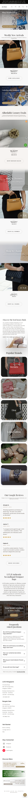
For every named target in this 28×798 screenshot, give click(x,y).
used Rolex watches (6, 17)
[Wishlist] (15, 6)
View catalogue (14, 78)
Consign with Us (6, 729)
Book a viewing (6, 727)
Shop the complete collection (13, 337)
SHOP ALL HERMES (14, 231)
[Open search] (23, 6)
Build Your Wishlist (9, 25)
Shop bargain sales (14, 160)
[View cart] (19, 6)
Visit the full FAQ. (21, 671)
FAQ (3, 731)
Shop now (14, 615)
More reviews (14, 563)
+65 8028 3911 (13, 1)
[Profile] (11, 6)
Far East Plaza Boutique (9, 2)
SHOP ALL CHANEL (14, 304)
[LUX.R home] (5, 7)
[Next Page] (26, 57)
